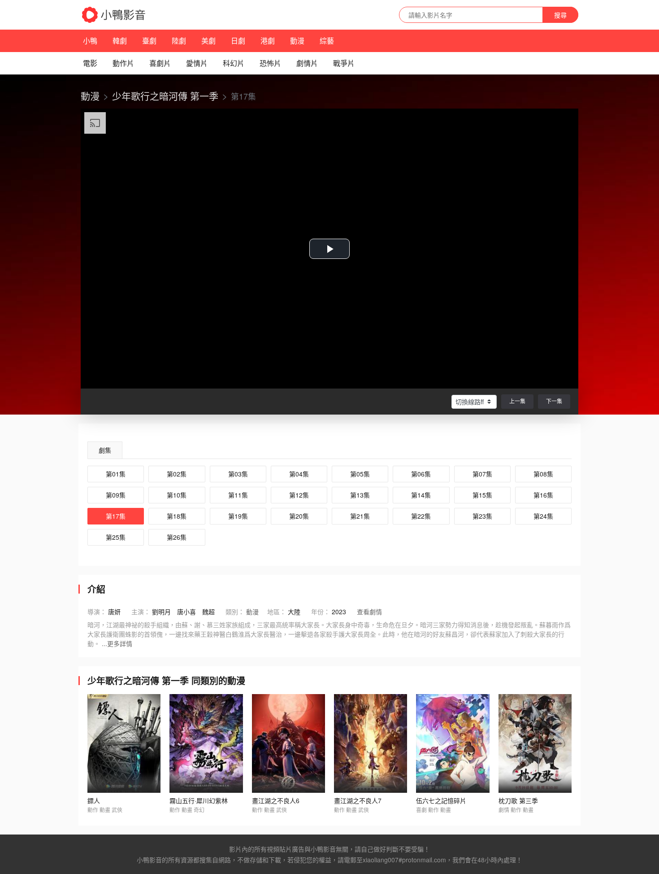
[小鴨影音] (114, 15)
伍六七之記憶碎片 (441, 800)
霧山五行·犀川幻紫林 (198, 800)
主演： (140, 611)
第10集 (176, 494)
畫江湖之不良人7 (358, 800)
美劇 (208, 40)
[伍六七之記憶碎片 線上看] (452, 743)
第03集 (238, 473)
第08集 (543, 473)
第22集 (421, 515)
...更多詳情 (117, 643)
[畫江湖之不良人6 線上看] (288, 743)
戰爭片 (344, 63)
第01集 (116, 473)
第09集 (116, 494)
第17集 (116, 515)
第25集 (116, 537)
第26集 (176, 537)
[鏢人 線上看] (123, 743)
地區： (276, 611)
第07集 (482, 473)
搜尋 (560, 14)
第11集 (238, 494)
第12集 (299, 494)
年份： (320, 611)
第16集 (543, 494)
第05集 (360, 473)
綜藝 (327, 40)
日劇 (238, 40)
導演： (96, 611)
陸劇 (179, 40)
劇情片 (307, 63)
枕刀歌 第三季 (518, 800)
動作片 (123, 63)
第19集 (238, 515)
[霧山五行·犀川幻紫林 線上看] (206, 743)
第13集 (360, 494)
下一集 (554, 401)
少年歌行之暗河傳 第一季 (165, 95)
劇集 (105, 450)
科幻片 (233, 63)
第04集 (299, 473)
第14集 (421, 494)
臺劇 (149, 40)
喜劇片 (160, 63)
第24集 (543, 515)
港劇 (267, 40)
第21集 (360, 515)
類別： (234, 611)
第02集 (176, 473)
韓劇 (120, 40)
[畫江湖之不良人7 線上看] (370, 743)
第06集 (421, 473)
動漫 (297, 40)
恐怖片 (270, 63)
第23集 (482, 515)
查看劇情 (369, 611)
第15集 (482, 494)
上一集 (517, 401)
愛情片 (197, 63)
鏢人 (93, 800)
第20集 (299, 515)
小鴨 (90, 40)
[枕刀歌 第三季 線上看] (535, 743)
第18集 (176, 515)
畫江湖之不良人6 (275, 800)
